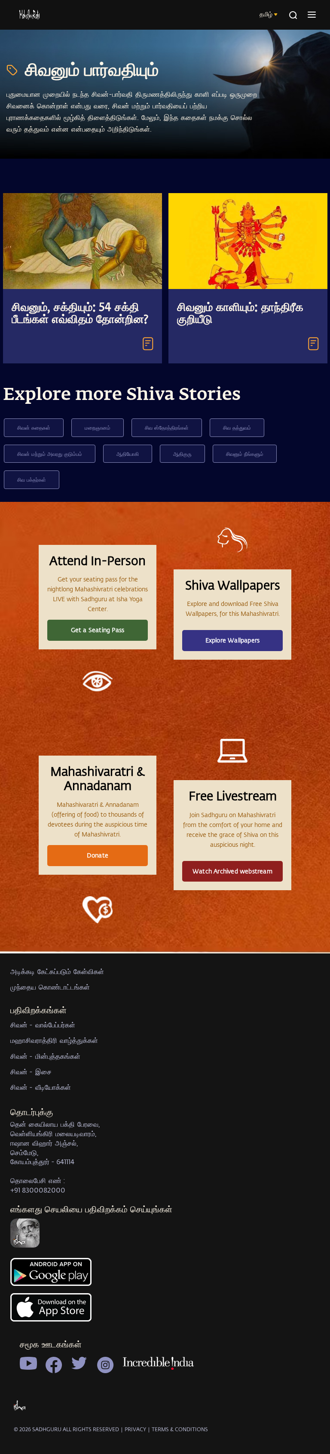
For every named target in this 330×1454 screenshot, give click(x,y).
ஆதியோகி (127, 453)
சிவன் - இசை (31, 1071)
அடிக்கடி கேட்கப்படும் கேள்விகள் (57, 971)
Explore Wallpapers (232, 640)
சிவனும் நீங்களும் (244, 453)
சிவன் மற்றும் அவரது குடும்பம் (49, 453)
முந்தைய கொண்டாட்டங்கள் (50, 986)
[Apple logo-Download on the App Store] (165, 1312)
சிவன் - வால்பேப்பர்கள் (42, 1024)
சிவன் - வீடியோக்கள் (40, 1086)
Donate (97, 855)
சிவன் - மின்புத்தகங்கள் (45, 1056)
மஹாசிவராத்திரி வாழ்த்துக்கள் (54, 1040)
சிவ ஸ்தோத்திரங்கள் (167, 427)
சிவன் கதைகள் (33, 427)
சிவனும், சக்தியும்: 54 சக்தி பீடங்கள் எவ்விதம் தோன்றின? (80, 314)
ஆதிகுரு (182, 453)
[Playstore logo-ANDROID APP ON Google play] (165, 1275)
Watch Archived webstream (232, 871)
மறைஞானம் (97, 427)
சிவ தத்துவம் (237, 427)
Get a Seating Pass (98, 630)
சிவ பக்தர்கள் (31, 479)
